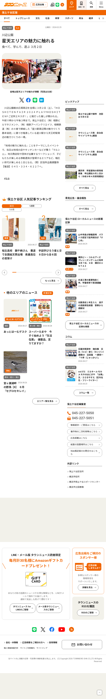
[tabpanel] (31, 73)
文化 (38, 18)
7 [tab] (38, 272)
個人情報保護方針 (11, 648)
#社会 (7, 178)
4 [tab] (26, 272)
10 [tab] (50, 272)
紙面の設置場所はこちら (82, 444)
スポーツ (69, 18)
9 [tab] (46, 272)
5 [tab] (30, 272)
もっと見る (50, 281)
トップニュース (23, 18)
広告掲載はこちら (79, 438)
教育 (57, 18)
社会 (47, 18)
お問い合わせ (84, 644)
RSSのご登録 (87, 612)
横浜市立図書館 (76, 487)
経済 (91, 18)
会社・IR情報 (12, 642)
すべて (7, 18)
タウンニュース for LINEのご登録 (22, 608)
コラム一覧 (84, 393)
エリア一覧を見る (45, 401)
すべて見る (84, 188)
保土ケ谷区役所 (76, 471)
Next (58, 272)
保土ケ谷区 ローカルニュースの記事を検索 (84, 325)
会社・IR (81, 7)
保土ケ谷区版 (9, 12)
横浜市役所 (74, 476)
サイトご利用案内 (27, 648)
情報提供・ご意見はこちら (83, 425)
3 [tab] (22, 272)
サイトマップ (41, 648)
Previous (4, 272)
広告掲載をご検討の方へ (33, 642)
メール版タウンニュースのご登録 (48, 608)
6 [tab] (34, 272)
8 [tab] (42, 272)
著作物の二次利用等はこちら (84, 431)
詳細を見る (87, 587)
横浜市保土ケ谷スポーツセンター (84, 482)
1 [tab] (14, 272)
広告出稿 (40, 4)
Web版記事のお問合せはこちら (84, 452)
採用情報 (53, 642)
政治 (81, 18)
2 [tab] (18, 272)
